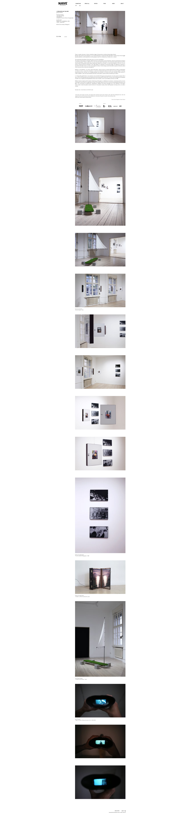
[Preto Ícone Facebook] (58, 36)
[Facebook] (123, 810)
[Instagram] (122, 810)
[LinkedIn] (60, 36)
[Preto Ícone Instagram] (57, 36)
